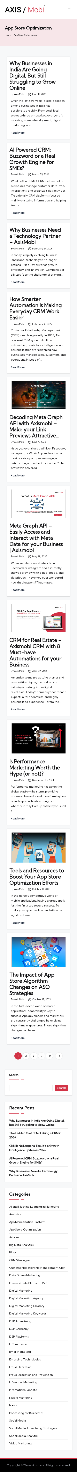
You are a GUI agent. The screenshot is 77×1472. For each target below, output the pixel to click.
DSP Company (19, 1328)
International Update (23, 1390)
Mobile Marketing (20, 1397)
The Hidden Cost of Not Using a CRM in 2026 (35, 1135)
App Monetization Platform (27, 1222)
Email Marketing (20, 1351)
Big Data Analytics (21, 1244)
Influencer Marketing (23, 1382)
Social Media (17, 1420)
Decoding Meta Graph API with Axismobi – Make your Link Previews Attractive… (36, 426)
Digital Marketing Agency (26, 1298)
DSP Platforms (19, 1336)
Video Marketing (20, 1443)
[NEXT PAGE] (58, 1056)
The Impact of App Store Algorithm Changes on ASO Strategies (31, 983)
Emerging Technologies (25, 1359)
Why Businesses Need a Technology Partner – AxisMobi (35, 236)
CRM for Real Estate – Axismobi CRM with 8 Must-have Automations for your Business (35, 652)
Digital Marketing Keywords (27, 1313)
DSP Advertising (20, 1321)
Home (8, 35)
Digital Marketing (20, 1290)
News (13, 1405)
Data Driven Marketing (24, 1275)
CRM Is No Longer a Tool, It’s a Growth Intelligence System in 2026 (34, 1147)
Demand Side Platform (28, 1283)
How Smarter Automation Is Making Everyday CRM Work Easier (35, 308)
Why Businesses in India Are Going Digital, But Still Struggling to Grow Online (32, 75)
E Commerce (18, 1344)
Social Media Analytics (24, 1435)
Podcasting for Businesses (26, 1413)
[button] (58, 1056)
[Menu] (70, 10)
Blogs (12, 1252)
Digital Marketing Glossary (26, 1306)
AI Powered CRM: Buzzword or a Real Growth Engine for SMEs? (32, 158)
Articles (14, 1237)
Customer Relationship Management (37, 1267)
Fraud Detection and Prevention (31, 1374)
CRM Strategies (19, 1260)
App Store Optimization (25, 1229)
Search (13, 1074)
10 (49, 1055)
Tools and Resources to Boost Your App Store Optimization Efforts (36, 876)
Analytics (15, 1214)
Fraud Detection (20, 1367)
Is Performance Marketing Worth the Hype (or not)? (34, 767)
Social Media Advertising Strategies (33, 1428)
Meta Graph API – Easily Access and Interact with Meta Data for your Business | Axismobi (36, 537)
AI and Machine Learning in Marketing (34, 1206)
